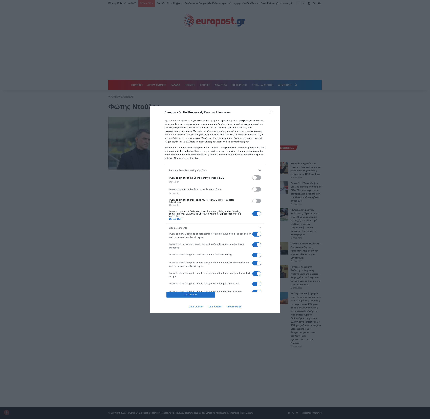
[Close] (273, 112)
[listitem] (215, 170)
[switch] (256, 177)
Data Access (215, 306)
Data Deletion (196, 306)
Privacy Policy (234, 306)
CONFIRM (191, 294)
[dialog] (215, 209)
